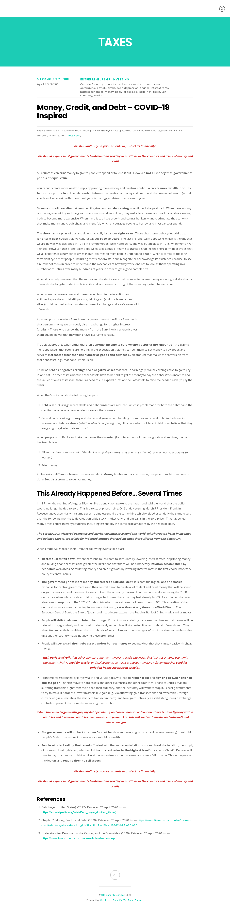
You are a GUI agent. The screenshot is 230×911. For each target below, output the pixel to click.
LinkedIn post (73, 135)
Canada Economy (92, 84)
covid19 (101, 88)
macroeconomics (91, 92)
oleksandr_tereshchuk (53, 79)
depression (131, 88)
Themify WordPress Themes (128, 900)
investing (120, 79)
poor (118, 92)
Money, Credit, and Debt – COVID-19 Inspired (103, 111)
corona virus (152, 84)
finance (145, 88)
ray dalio (140, 92)
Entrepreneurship (95, 79)
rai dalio (128, 92)
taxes (156, 92)
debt (120, 88)
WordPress (105, 900)
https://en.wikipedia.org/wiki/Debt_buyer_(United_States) (78, 812)
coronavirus (88, 88)
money (109, 92)
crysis (111, 88)
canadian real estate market (124, 84)
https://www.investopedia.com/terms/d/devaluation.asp (78, 838)
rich (149, 92)
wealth (98, 95)
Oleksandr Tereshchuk (113, 894)
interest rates (160, 88)
